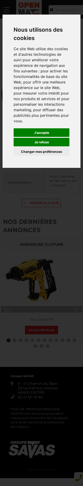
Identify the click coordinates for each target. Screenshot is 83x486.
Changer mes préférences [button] (41, 152)
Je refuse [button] (41, 142)
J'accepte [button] (41, 133)
